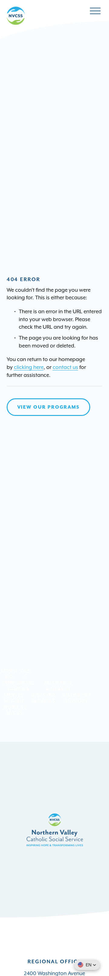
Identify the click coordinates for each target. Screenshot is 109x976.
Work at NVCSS (15, 710)
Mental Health (14, 698)
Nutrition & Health (58, 686)
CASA (25, 673)
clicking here (29, 367)
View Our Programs (48, 407)
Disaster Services (43, 698)
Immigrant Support (76, 698)
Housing (9, 673)
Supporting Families (18, 686)
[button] (87, 965)
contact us (65, 367)
